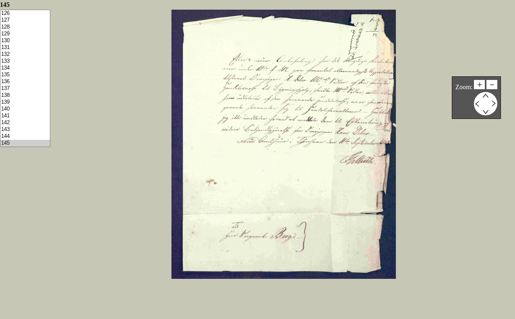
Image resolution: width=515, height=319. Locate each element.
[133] (25, 61)
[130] (25, 40)
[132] (25, 54)
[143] (25, 129)
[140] (25, 109)
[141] (25, 115)
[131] (25, 47)
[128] (25, 27)
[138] (25, 95)
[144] (25, 136)
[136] (25, 81)
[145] (25, 143)
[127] (25, 20)
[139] (25, 102)
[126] (25, 13)
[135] (25, 75)
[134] (25, 68)
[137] (25, 88)
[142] (25, 122)
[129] (25, 34)
